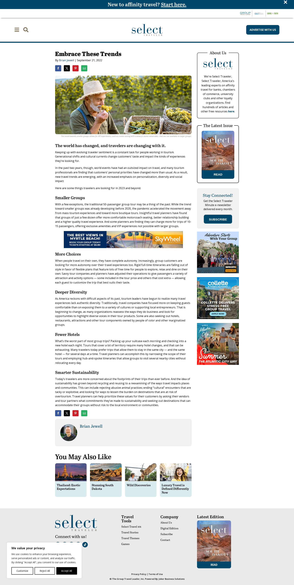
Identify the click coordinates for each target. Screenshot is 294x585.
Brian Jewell (66, 60)
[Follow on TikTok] (85, 544)
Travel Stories (129, 532)
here (231, 111)
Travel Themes (130, 538)
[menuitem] (17, 30)
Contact (165, 540)
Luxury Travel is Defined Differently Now (175, 488)
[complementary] (44, 560)
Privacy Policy (138, 574)
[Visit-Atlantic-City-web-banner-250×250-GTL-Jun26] (218, 364)
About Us (166, 522)
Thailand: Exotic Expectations (68, 487)
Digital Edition (169, 528)
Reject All (45, 570)
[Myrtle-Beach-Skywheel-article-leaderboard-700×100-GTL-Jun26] (123, 247)
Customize (22, 570)
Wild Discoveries (139, 485)
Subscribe (166, 534)
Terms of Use (156, 574)
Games (125, 544)
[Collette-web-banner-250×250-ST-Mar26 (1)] (218, 318)
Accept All (66, 570)
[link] (58, 68)
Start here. (173, 4)
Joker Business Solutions (172, 578)
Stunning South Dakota (102, 487)
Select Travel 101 (131, 526)
